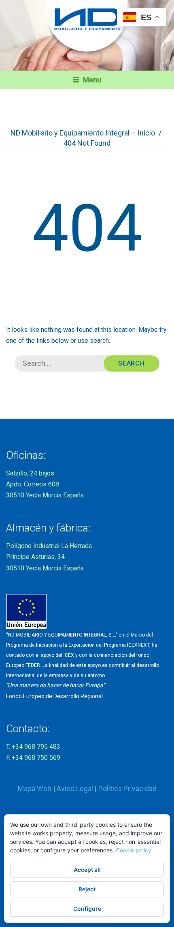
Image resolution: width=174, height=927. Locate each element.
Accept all (87, 869)
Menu (92, 79)
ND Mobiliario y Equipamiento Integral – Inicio (83, 133)
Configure (87, 908)
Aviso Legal (75, 788)
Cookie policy (133, 850)
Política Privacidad (127, 788)
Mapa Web (34, 788)
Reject (87, 889)
